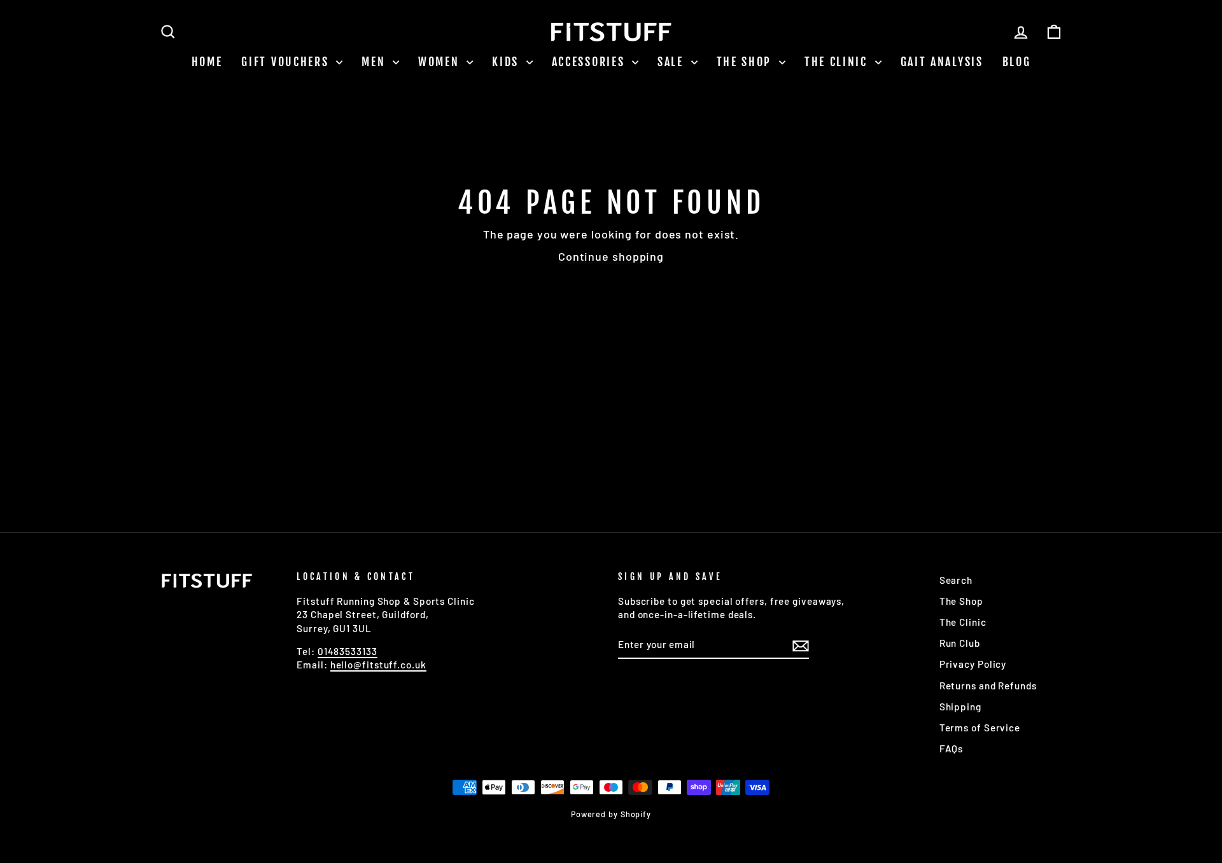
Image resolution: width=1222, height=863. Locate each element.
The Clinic (838, 62)
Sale (672, 62)
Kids (507, 62)
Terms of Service (979, 727)
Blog (1016, 62)
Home (207, 62)
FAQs (951, 748)
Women (440, 62)
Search (956, 580)
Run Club (959, 643)
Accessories (590, 62)
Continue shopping (611, 256)
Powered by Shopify (611, 814)
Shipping (960, 706)
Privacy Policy (973, 664)
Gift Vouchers (287, 62)
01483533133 (347, 651)
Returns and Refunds (988, 685)
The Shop (746, 62)
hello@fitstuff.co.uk (378, 664)
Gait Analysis (942, 62)
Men (376, 62)
